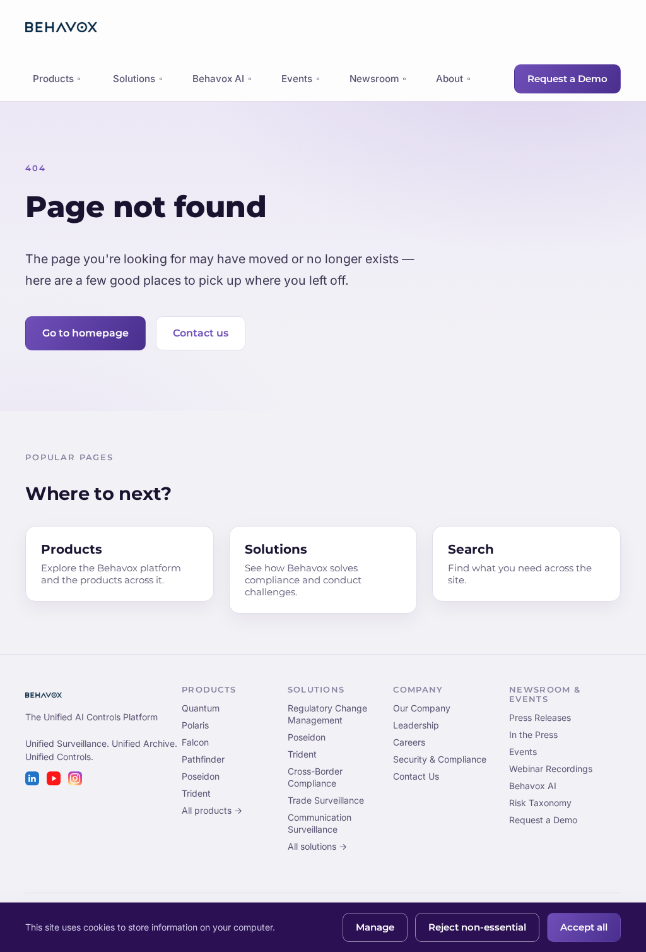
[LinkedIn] (32, 778)
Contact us (200, 333)
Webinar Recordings (550, 768)
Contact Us (416, 776)
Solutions (134, 79)
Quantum (201, 708)
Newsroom (374, 79)
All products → (212, 810)
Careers (409, 742)
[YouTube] (54, 778)
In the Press (533, 734)
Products (53, 82)
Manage (375, 927)
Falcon (195, 742)
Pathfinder (203, 759)
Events (296, 79)
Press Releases (540, 717)
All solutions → (317, 846)
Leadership (416, 725)
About (449, 79)
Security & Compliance (439, 759)
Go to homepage (85, 333)
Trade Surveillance (326, 800)
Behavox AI (218, 79)
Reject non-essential (477, 927)
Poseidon (201, 776)
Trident (196, 793)
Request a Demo (567, 79)
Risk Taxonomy (540, 802)
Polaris (195, 725)
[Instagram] (75, 778)
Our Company (421, 708)
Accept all (584, 927)
